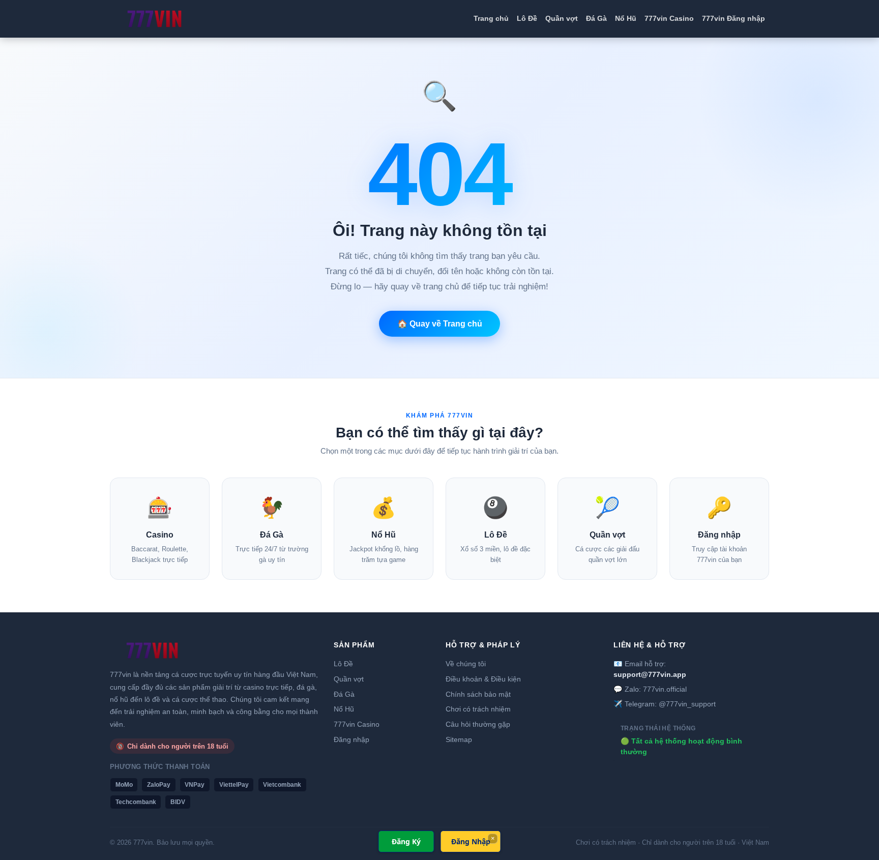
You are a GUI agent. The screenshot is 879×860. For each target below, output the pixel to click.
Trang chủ (491, 18)
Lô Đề (527, 18)
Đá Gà (596, 18)
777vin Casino (669, 18)
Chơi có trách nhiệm (478, 709)
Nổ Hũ (625, 18)
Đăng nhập (351, 739)
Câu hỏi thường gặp (478, 724)
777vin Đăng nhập (733, 18)
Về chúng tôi (466, 664)
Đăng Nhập (470, 841)
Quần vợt (561, 18)
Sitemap (459, 739)
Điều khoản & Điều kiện (483, 679)
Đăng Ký (406, 841)
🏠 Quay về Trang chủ (439, 323)
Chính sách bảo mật (478, 694)
